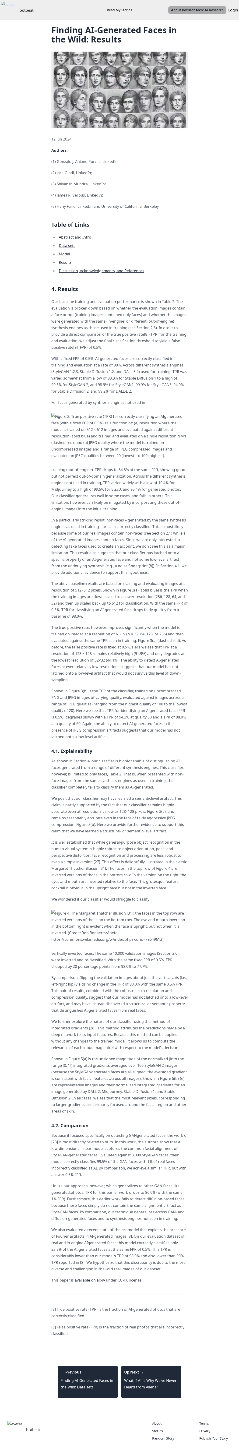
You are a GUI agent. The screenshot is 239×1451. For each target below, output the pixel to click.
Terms (204, 1423)
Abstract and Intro (75, 237)
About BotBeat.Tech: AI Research (197, 10)
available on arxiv (90, 1280)
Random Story (163, 1438)
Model (64, 254)
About (157, 1423)
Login (233, 10)
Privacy (204, 1431)
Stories (157, 1431)
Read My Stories (119, 10)
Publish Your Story (213, 1438)
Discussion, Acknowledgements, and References (101, 270)
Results (65, 262)
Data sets (67, 245)
